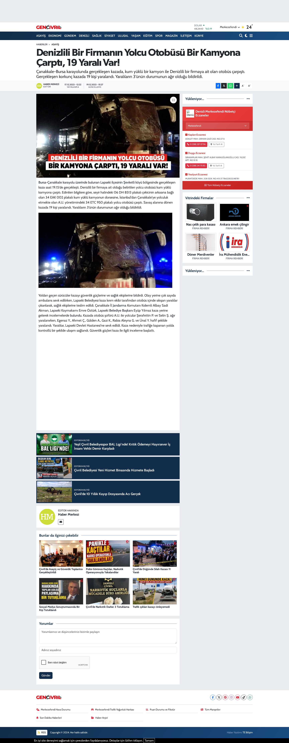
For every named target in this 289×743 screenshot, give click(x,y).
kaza (41, 187)
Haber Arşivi (101, 717)
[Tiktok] (244, 697)
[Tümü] (248, 98)
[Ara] (241, 35)
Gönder (45, 675)
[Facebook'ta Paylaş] (218, 85)
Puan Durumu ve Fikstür (162, 709)
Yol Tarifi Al (217, 144)
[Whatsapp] (250, 697)
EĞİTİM (147, 35)
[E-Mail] (61, 522)
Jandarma (119, 305)
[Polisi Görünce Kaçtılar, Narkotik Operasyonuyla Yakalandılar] (108, 553)
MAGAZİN (171, 35)
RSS (43, 732)
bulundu (75, 315)
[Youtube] (237, 697)
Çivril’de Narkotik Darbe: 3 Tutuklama (107, 606)
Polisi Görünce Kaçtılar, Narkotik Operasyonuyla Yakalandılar (104, 571)
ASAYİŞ (41, 35)
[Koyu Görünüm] (245, 35)
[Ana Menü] (250, 35)
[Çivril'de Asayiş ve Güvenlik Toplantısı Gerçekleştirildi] (61, 553)
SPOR (159, 35)
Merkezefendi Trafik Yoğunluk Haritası (114, 709)
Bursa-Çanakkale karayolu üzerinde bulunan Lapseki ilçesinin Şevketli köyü (90, 182)
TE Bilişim (248, 732)
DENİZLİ (84, 35)
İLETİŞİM (186, 35)
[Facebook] (213, 697)
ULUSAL (123, 35)
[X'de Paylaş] (224, 85)
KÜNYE (199, 35)
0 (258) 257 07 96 (198, 144)
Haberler (41, 44)
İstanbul (125, 197)
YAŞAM (135, 35)
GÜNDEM (70, 35)
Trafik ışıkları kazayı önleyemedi (151, 606)
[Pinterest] (225, 697)
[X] (219, 697)
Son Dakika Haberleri (51, 717)
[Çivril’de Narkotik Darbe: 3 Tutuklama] (108, 591)
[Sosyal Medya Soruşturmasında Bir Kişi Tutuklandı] (61, 591)
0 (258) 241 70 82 (197, 165)
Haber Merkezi (68, 514)
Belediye (115, 310)
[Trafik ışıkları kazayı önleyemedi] (155, 591)
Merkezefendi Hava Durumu (55, 709)
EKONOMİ (55, 35)
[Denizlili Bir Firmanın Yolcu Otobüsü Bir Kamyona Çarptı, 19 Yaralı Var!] (108, 136)
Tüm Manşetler (212, 709)
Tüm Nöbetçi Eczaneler (219, 185)
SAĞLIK (97, 35)
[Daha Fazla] (237, 85)
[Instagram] (231, 697)
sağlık (114, 295)
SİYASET (109, 35)
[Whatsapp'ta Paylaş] (230, 85)
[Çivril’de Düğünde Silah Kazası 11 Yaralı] (155, 553)
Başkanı (127, 310)
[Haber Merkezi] (47, 516)
